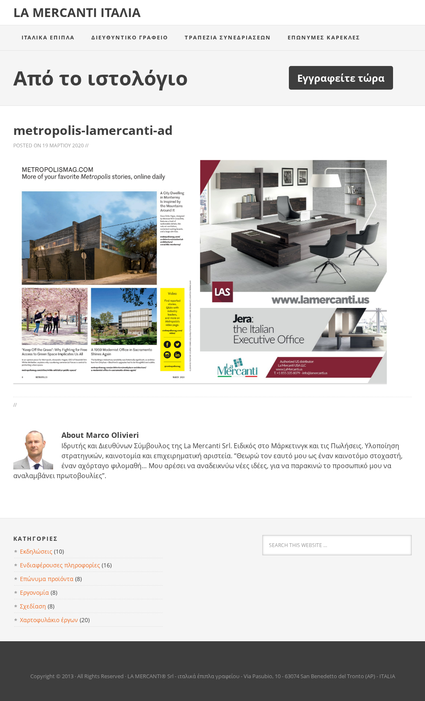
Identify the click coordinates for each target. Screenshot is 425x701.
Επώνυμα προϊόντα (46, 579)
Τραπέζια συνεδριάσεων (228, 37)
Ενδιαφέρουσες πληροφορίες (60, 565)
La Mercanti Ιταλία (77, 12)
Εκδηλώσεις (36, 551)
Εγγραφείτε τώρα (341, 78)
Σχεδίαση (33, 606)
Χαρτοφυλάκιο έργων (49, 620)
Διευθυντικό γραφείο (129, 37)
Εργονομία (34, 592)
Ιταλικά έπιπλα (48, 37)
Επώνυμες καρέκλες (324, 37)
